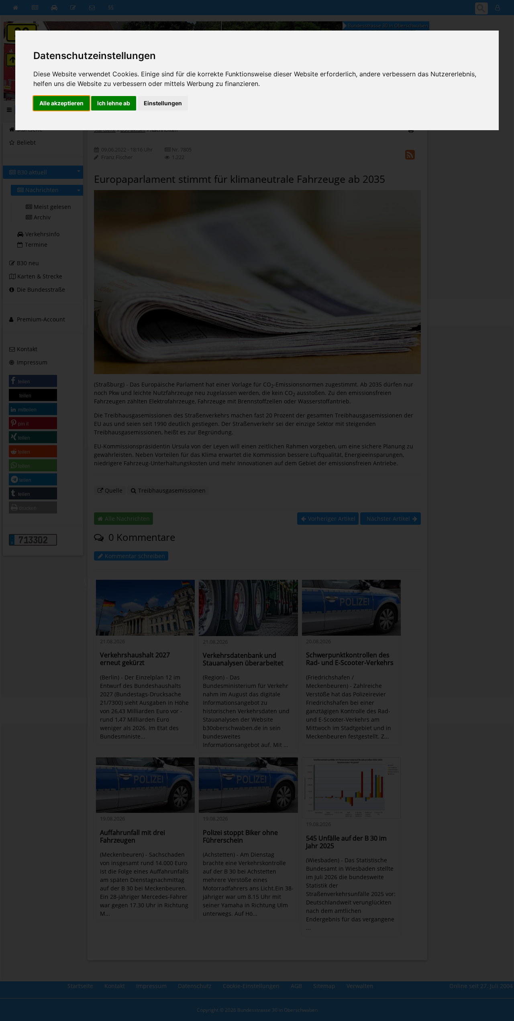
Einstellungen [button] (163, 103)
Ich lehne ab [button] (113, 103)
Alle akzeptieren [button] (61, 103)
